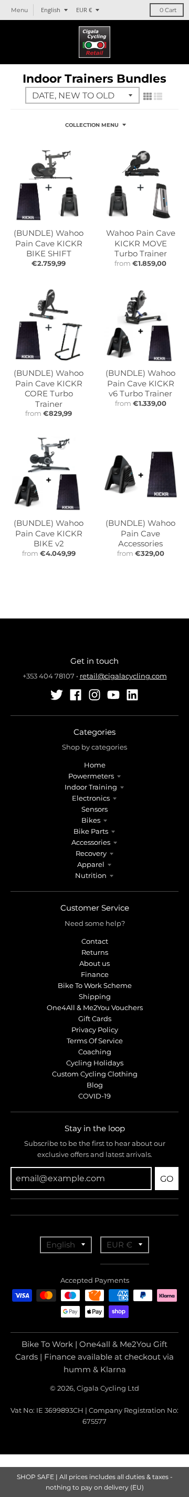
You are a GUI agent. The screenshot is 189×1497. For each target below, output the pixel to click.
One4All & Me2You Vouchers (95, 1007)
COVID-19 (94, 1096)
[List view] (158, 96)
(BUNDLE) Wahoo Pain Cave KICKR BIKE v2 (48, 533)
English (50, 10)
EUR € (84, 10)
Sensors (94, 809)
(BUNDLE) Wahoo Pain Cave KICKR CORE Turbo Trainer (48, 388)
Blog (95, 1085)
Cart (168, 10)
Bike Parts (91, 831)
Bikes (90, 820)
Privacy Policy (94, 1029)
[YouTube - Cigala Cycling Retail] (113, 694)
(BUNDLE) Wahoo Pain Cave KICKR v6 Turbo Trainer (140, 383)
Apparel (90, 864)
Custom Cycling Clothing (95, 1074)
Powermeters (91, 776)
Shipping (95, 996)
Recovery (91, 853)
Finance (95, 974)
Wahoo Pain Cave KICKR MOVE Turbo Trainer (140, 243)
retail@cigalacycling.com (123, 676)
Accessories (90, 842)
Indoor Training (91, 787)
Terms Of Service (95, 1040)
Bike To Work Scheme (95, 985)
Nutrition (91, 875)
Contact (94, 941)
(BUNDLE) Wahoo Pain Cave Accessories (140, 533)
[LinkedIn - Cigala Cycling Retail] (132, 694)
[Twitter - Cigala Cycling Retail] (56, 694)
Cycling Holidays (94, 1063)
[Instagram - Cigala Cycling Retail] (94, 694)
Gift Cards (94, 1018)
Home (95, 765)
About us (94, 963)
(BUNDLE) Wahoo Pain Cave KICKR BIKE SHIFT (48, 243)
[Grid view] (147, 96)
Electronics (91, 798)
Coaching (94, 1051)
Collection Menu (92, 125)
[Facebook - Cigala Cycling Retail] (75, 694)
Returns (94, 952)
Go (166, 1179)
